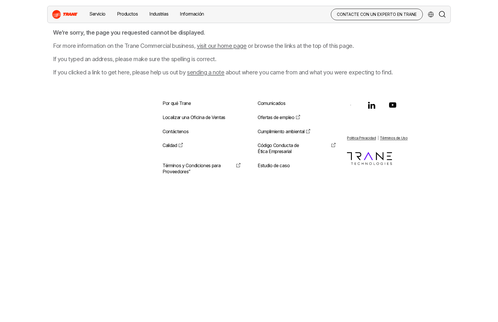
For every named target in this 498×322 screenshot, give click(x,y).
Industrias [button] (158, 14)
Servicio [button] (97, 14)
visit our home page (221, 45)
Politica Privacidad (361, 138)
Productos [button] (127, 14)
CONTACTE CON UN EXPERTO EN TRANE (377, 14)
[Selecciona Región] (430, 14)
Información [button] (192, 14)
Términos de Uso (394, 138)
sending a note (205, 72)
